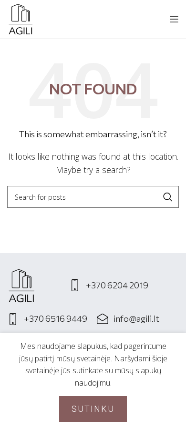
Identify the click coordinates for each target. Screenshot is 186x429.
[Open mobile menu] (174, 19)
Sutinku (93, 409)
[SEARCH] (168, 197)
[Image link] (21, 284)
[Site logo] (20, 18)
